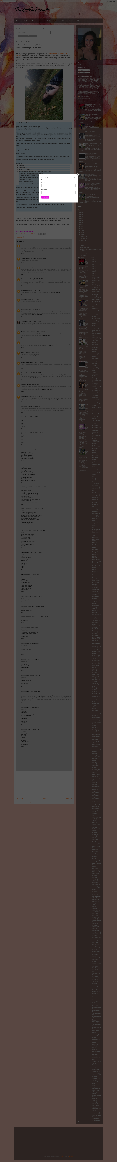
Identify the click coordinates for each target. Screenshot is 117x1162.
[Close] (77, 174)
